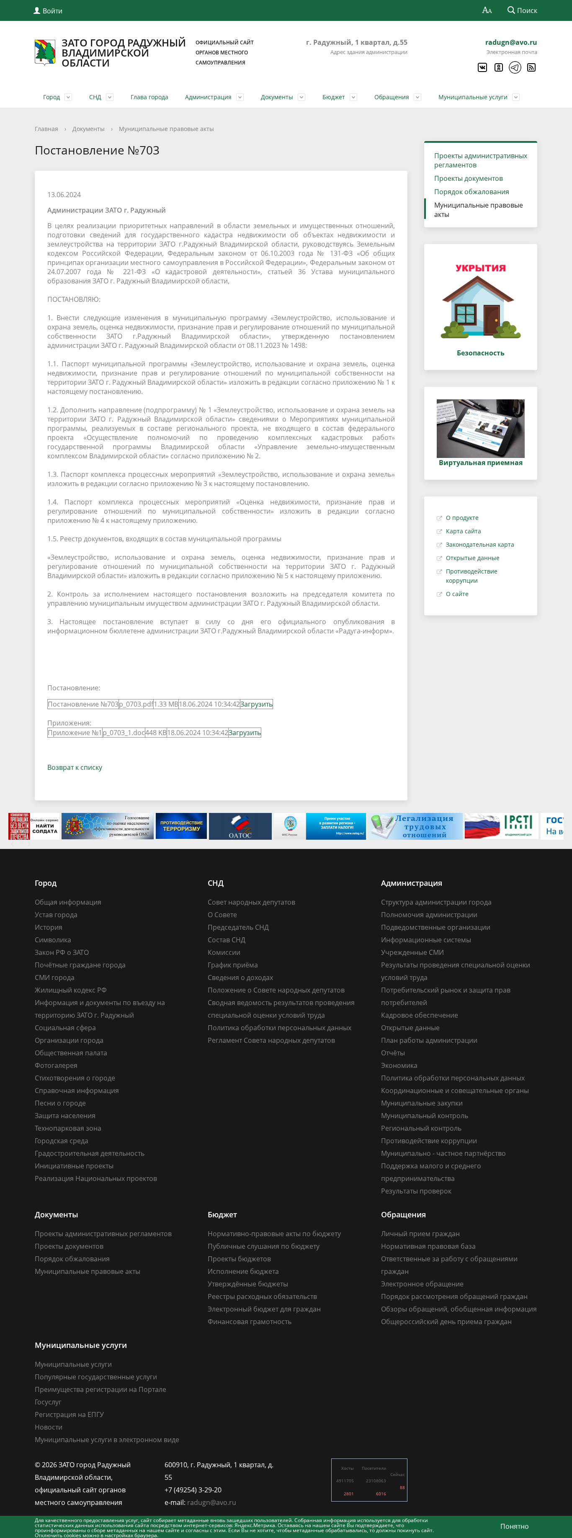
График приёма (233, 965)
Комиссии (224, 952)
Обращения (391, 97)
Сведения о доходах (240, 977)
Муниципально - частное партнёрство (443, 1153)
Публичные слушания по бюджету (263, 1246)
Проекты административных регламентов (480, 160)
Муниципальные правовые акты (166, 129)
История (48, 927)
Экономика (399, 1065)
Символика (53, 939)
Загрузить (256, 704)
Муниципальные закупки (422, 1103)
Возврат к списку (74, 767)
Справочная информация (77, 1090)
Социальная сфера (65, 1027)
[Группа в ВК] (482, 67)
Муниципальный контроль (424, 1115)
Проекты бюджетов (239, 1258)
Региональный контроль (421, 1128)
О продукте (462, 518)
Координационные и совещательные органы (455, 1090)
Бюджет (333, 97)
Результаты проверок (416, 1191)
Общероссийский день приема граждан (446, 1321)
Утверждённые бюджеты (248, 1284)
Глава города (149, 97)
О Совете (222, 914)
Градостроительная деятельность (89, 1153)
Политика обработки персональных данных (279, 1027)
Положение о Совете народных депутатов (276, 990)
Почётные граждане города (80, 965)
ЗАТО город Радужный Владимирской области (158, 53)
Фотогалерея (56, 1065)
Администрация (208, 97)
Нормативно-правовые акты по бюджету (274, 1233)
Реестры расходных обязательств (262, 1296)
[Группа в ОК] (498, 67)
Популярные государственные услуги (96, 1376)
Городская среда (61, 1140)
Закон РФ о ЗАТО (62, 952)
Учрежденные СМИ (412, 952)
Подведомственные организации (435, 927)
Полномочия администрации (429, 914)
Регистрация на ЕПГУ (69, 1414)
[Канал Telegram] (514, 67)
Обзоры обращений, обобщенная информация (459, 1309)
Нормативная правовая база (428, 1246)
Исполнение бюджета (243, 1271)
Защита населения (65, 1115)
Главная (46, 129)
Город (51, 97)
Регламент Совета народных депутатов (271, 1040)
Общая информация (68, 902)
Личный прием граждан (420, 1233)
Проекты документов (468, 178)
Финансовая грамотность (249, 1321)
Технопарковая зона (68, 1128)
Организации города (69, 1040)
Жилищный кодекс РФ (71, 990)
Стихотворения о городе (75, 1078)
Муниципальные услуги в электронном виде (107, 1439)
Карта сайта (463, 531)
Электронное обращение (422, 1284)
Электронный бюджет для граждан (264, 1309)
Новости (48, 1427)
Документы (277, 97)
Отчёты (393, 1052)
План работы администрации (429, 1040)
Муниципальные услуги (473, 97)
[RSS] (531, 67)
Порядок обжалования (471, 191)
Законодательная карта (480, 544)
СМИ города (55, 977)
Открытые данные (473, 558)
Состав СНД (226, 939)
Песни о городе (60, 1103)
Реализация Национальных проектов (96, 1178)
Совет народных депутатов (251, 902)
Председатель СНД (238, 927)
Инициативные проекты (74, 1165)
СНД (95, 97)
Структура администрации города (436, 902)
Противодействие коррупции (429, 1140)
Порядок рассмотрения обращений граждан (454, 1296)
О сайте (457, 594)
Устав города (56, 914)
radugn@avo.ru (511, 42)
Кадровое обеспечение (419, 1015)
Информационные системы (426, 939)
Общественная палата (71, 1052)
